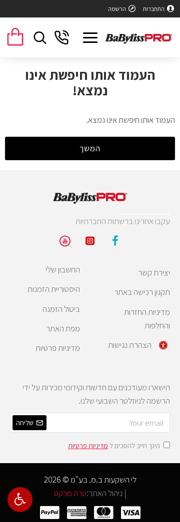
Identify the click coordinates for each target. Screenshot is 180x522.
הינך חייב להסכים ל (114, 445)
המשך (90, 148)
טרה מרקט (70, 493)
